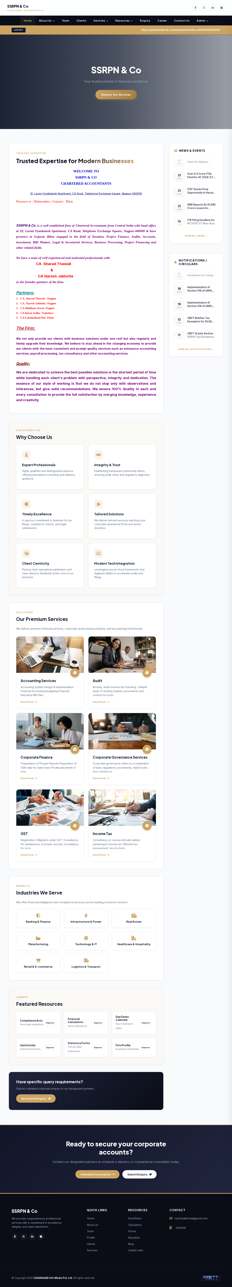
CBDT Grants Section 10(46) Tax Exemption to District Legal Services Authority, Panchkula (200, 330)
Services (99, 20)
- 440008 (180, 1227)
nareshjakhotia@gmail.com (191, 1218)
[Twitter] (204, 8)
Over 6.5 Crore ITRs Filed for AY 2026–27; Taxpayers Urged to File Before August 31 (200, 170)
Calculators (135, 1224)
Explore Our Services (116, 94)
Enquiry (145, 20)
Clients (81, 20)
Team (65, 20)
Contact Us (181, 20)
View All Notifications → (196, 349)
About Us (45, 20)
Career (162, 20)
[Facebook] (195, 8)
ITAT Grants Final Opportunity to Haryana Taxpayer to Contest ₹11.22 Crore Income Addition (201, 186)
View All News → (196, 235)
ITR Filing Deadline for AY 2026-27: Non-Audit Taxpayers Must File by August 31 (201, 217)
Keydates (134, 1237)
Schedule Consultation (95, 1174)
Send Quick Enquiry (34, 1098)
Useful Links (135, 1250)
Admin (201, 20)
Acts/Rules (134, 1218)
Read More (27, 701)
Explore (50, 1023)
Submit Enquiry (137, 1174)
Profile (91, 1237)
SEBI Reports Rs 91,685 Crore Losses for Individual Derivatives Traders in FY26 (201, 201)
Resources (122, 20)
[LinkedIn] (213, 8)
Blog (131, 1243)
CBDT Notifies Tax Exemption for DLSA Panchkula (199, 315)
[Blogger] (221, 8)
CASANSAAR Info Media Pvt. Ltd (53, 1277)
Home (28, 20)
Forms (132, 1231)
